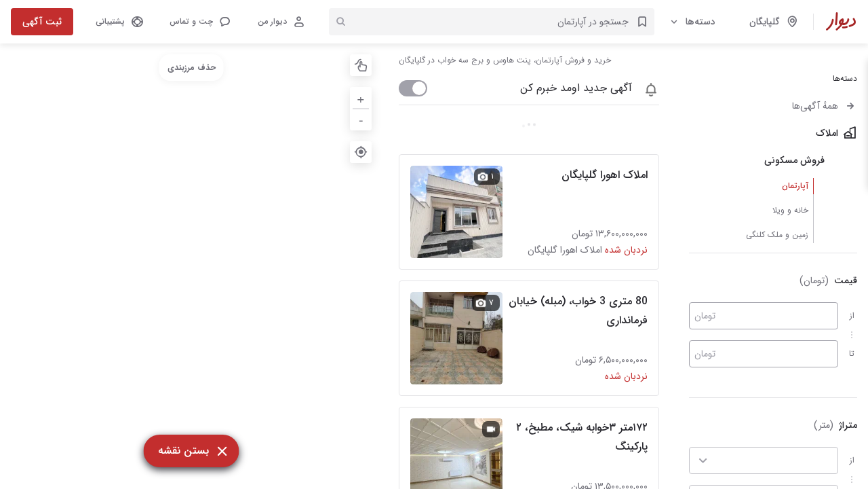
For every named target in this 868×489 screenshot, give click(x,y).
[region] (191, 266)
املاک (827, 133)
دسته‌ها (700, 21)
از (852, 315)
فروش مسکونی (794, 160)
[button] (199, 21)
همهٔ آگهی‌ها (815, 105)
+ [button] (361, 97)
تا (851, 353)
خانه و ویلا (790, 210)
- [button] (361, 119)
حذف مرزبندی (191, 67)
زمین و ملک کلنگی (777, 234)
